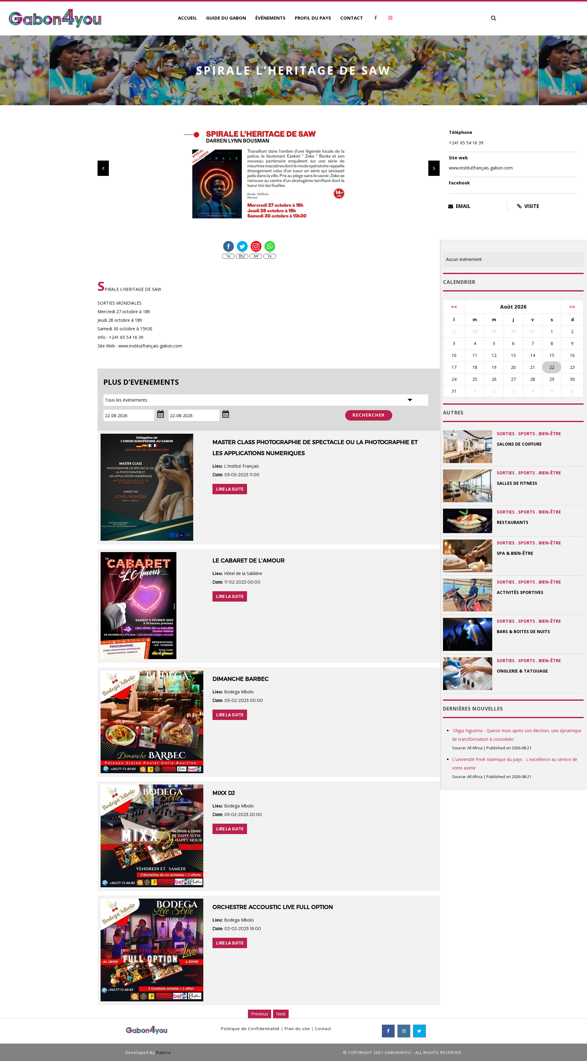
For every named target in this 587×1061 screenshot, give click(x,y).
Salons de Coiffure (519, 444)
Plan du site (297, 1028)
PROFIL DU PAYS (313, 18)
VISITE (531, 206)
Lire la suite (229, 489)
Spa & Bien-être (515, 553)
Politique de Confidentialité (250, 1028)
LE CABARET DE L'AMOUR (248, 560)
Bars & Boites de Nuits (523, 631)
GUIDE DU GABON (226, 18)
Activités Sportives (520, 592)
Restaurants (512, 522)
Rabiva (163, 1052)
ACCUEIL (187, 18)
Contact (323, 1028)
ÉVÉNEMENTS (270, 18)
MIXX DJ (223, 793)
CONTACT (351, 18)
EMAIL (463, 206)
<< (454, 306)
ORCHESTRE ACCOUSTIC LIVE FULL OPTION (272, 907)
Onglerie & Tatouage (522, 671)
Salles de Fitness (517, 483)
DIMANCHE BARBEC (240, 679)
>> (572, 306)
